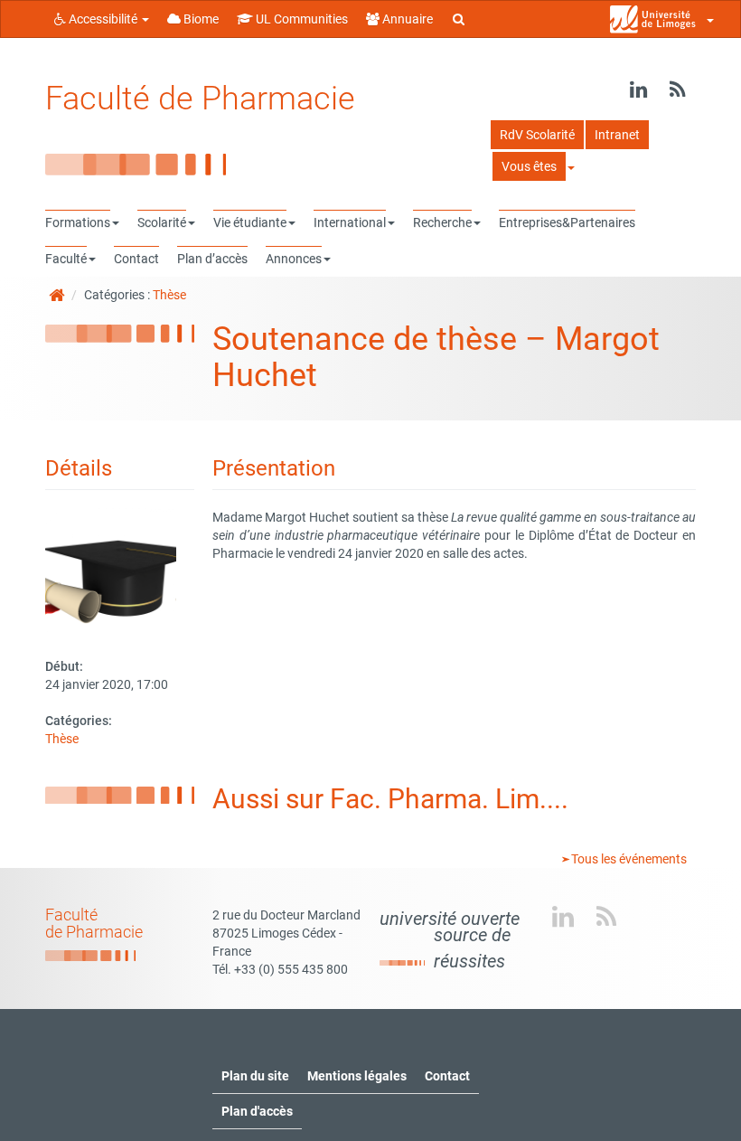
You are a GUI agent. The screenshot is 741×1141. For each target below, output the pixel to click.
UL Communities (300, 19)
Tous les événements (627, 859)
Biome (200, 19)
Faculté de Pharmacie (200, 99)
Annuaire (406, 19)
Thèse (169, 295)
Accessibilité (103, 19)
